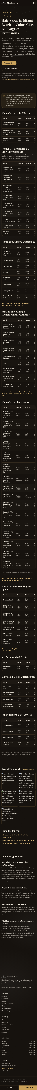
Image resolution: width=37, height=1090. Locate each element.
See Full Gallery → (29, 769)
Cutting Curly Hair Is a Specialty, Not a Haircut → (18, 840)
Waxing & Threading (8, 1003)
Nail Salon (5, 998)
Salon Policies (15, 1081)
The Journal (5, 1029)
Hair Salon (5, 996)
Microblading (6, 1011)
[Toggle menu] (33, 3)
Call (10, 1087)
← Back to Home (7, 12)
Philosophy (5, 1022)
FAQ (3, 1081)
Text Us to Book (9, 63)
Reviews (4, 1032)
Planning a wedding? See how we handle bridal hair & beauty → (17, 650)
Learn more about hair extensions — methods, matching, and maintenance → (17, 579)
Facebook (5, 987)
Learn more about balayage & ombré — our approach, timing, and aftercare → (16, 304)
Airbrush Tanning (7, 1008)
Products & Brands (7, 1025)
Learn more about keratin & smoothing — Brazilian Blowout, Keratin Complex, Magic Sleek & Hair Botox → (18, 393)
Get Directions (6, 1071)
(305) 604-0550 (7, 1068)
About (3, 1020)
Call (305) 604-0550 (11, 69)
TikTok (18, 987)
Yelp (29, 987)
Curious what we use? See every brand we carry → (18, 80)
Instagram (12, 987)
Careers (7, 1081)
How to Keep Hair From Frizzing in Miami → (16, 843)
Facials (4, 1001)
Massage (4, 1006)
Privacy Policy (24, 1081)
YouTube (24, 987)
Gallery (4, 1027)
